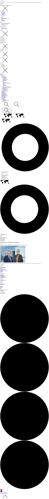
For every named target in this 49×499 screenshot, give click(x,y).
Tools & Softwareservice (2, 15)
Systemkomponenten (5, 79)
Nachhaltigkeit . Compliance (3, 42)
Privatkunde (3, 24)
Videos (11, 5)
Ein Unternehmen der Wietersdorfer (4, 493)
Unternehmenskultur (4, 93)
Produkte (3, 76)
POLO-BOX (3, 14)
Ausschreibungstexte (5, 82)
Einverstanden (2, 3)
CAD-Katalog (4, 85)
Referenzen (1, 29)
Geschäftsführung (2, 37)
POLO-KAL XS (3, 12)
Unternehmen (3, 91)
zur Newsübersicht (2, 264)
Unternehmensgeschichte (3, 276)
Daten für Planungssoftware (3, 20)
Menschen (3, 95)
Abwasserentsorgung (2, 269)
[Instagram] (24, 391)
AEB (0, 288)
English (6, 177)
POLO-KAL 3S (3, 13)
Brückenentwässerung (4, 28)
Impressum (1, 286)
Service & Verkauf (4, 99)
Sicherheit (1, 287)
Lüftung (1, 22)
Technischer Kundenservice (6, 100)
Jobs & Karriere (2, 50)
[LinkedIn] (24, 342)
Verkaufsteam (3, 65)
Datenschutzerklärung (43, 2)
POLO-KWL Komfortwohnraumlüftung (6, 23)
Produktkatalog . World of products (4, 5)
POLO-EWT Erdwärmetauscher (6, 87)
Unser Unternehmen (2, 284)
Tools (2, 17)
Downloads (9, 5)
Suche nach (1, 73)
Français (5, 176)
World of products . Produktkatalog (5, 18)
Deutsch (6, 175)
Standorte (3, 98)
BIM (2, 19)
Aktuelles (3, 97)
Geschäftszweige (2, 36)
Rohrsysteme (3, 75)
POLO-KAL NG (5, 78)
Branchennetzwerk (4, 94)
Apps (3, 81)
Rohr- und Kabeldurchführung (3, 25)
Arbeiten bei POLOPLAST (4, 96)
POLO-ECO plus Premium (6, 89)
